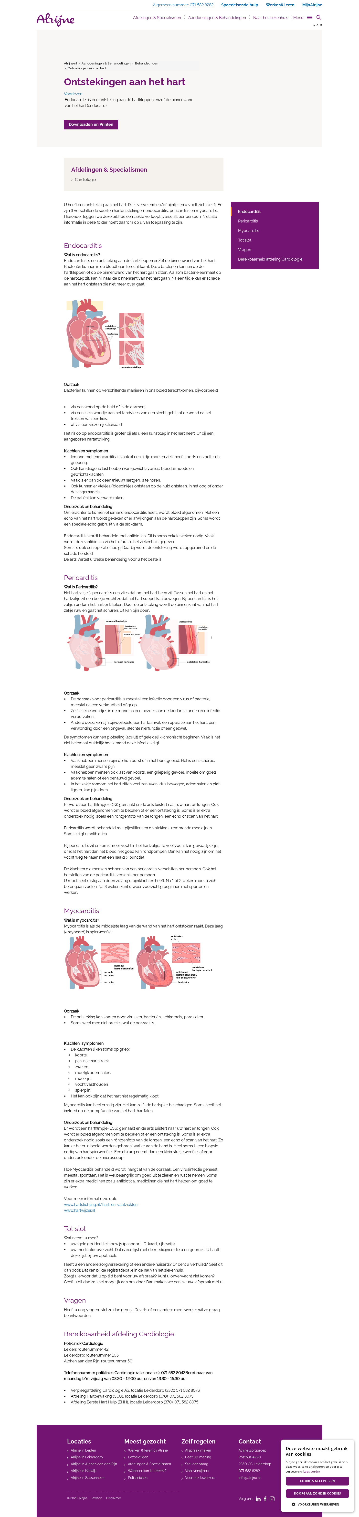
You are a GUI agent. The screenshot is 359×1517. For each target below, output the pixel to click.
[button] (317, 1504)
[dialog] (317, 1476)
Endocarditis (249, 211)
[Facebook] (267, 1499)
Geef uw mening (198, 1457)
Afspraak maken (198, 1450)
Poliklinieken (138, 1478)
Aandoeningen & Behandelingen (219, 17)
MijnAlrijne (312, 5)
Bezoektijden (138, 1457)
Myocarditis (248, 230)
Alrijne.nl (70, 63)
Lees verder (311, 1471)
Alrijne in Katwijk (83, 1471)
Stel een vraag (196, 1464)
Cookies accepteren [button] (317, 1481)
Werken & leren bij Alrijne (148, 1450)
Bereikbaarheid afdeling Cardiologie (270, 259)
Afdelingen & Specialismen (157, 17)
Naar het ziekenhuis (270, 17)
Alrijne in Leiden (83, 1450)
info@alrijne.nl (250, 1478)
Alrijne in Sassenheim (88, 1478)
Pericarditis (248, 221)
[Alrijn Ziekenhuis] (55, 20)
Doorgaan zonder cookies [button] (317, 1493)
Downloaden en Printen (91, 124)
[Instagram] (274, 1499)
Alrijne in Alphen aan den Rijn (94, 1464)
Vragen (244, 249)
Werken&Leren (280, 5)
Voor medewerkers (200, 1478)
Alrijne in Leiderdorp (87, 1457)
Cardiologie (85, 179)
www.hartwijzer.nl (79, 1210)
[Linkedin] (260, 1499)
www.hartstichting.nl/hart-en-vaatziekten (100, 1204)
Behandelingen (146, 63)
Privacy (97, 1498)
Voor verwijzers (197, 1471)
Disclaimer (113, 1498)
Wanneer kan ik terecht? (147, 1471)
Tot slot (244, 240)
